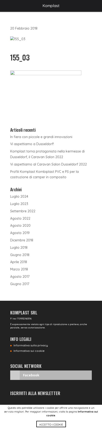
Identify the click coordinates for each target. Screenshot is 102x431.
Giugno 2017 (19, 284)
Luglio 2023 (19, 204)
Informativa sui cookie (29, 351)
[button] (51, 426)
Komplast (51, 5)
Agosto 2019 (20, 233)
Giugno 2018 (19, 255)
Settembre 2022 (22, 211)
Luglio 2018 (19, 247)
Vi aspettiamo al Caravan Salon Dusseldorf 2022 (48, 164)
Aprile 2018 (18, 262)
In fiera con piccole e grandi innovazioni (41, 137)
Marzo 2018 (19, 269)
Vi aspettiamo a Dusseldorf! (32, 144)
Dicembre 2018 (21, 240)
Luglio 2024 (19, 196)
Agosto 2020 (20, 225)
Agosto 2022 (20, 218)
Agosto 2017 (19, 276)
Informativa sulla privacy (31, 345)
